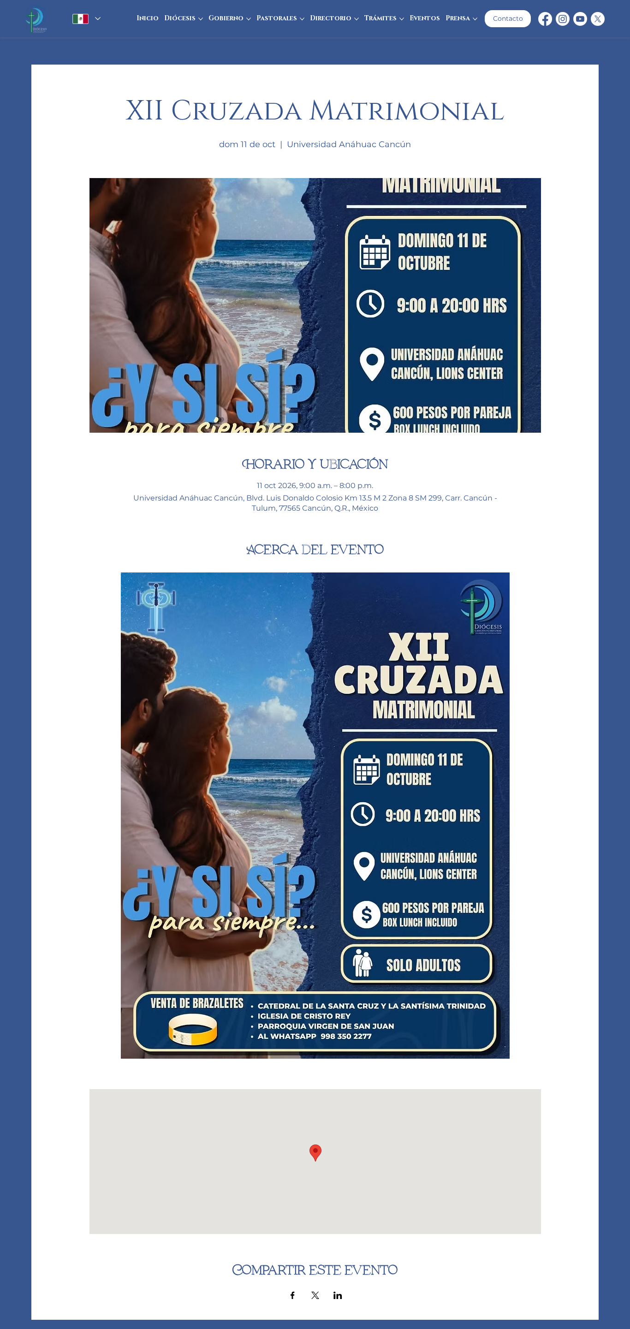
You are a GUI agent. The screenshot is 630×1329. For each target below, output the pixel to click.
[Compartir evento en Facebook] (292, 1295)
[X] (598, 19)
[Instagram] (563, 19)
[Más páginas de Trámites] (401, 19)
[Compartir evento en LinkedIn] (337, 1295)
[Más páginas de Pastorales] (302, 19)
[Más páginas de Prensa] (475, 19)
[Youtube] (580, 19)
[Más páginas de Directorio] (356, 19)
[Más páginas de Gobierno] (248, 19)
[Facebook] (545, 19)
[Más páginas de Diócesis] (200, 19)
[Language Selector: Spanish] (85, 19)
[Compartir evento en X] (315, 1295)
